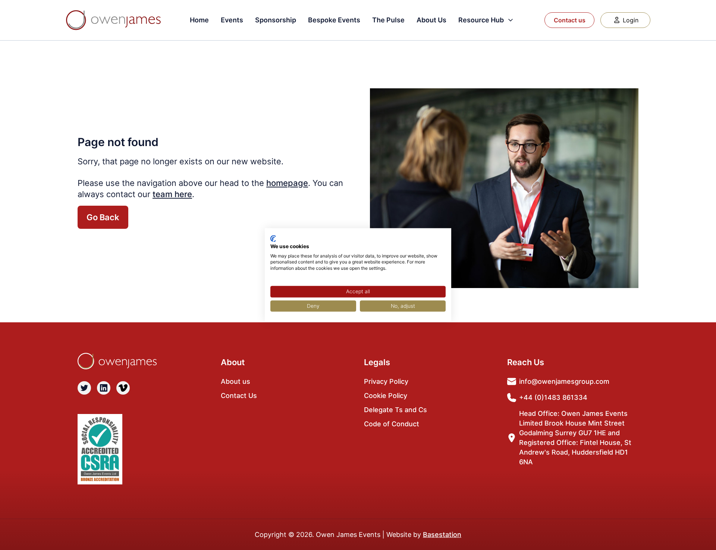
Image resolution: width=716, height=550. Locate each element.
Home (199, 20)
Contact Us (239, 395)
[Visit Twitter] (84, 388)
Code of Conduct (391, 424)
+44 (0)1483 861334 (553, 397)
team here (172, 194)
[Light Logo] (113, 20)
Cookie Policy (385, 395)
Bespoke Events (334, 20)
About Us (431, 20)
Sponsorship (275, 20)
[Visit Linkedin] (103, 388)
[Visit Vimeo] (123, 388)
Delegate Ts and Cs (395, 410)
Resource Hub (481, 20)
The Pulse (388, 20)
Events (232, 20)
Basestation (442, 534)
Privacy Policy (386, 381)
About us (235, 381)
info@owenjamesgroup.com (564, 381)
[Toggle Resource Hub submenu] (510, 20)
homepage (287, 183)
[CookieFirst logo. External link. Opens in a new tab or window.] (273, 238)
